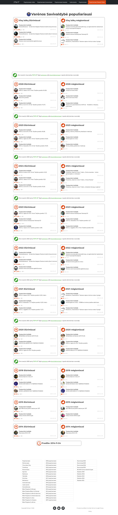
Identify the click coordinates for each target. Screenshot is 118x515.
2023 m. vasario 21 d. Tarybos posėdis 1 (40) (30, 227)
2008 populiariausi (51, 498)
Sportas (24, 471)
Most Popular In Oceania (29, 500)
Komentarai (25, 469)
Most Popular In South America (31, 495)
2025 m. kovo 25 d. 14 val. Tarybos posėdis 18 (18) (32, 131)
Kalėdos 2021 (80, 480)
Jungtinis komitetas (72, 90)
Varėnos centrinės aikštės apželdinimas (30, 41)
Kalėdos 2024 (81, 474)
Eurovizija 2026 (81, 461)
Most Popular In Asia (28, 498)
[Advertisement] (59, 60)
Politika (24, 478)
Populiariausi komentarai (44, 2)
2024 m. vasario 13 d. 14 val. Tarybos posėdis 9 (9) (32, 179)
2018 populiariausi (51, 476)
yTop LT (16, 2)
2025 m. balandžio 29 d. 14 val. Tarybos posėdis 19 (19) (33, 146)
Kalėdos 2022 (80, 478)
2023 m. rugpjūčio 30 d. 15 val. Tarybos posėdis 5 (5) (80, 227)
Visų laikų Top (26, 465)
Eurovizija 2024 (81, 465)
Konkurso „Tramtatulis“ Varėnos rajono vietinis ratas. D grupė (83, 309)
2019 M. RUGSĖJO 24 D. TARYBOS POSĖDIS (77, 384)
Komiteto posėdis (24, 97)
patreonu (44, 75)
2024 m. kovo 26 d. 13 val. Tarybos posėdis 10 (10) (32, 186)
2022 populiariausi (51, 467)
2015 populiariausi (51, 482)
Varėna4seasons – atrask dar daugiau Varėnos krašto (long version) (38, 26)
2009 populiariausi (51, 495)
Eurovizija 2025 (81, 463)
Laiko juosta (73, 2)
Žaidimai (25, 474)
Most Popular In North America (31, 493)
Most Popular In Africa (28, 502)
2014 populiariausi (51, 485)
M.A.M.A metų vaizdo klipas (85, 469)
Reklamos (25, 480)
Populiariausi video (29, 2)
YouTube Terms (91, 508)
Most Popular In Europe (29, 489)
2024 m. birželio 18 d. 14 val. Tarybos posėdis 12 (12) (33, 172)
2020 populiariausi (51, 471)
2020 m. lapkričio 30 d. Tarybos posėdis (30, 350)
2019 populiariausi (51, 474)
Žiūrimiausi (25, 463)
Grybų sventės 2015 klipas (26, 415)
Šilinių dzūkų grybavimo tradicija (75, 146)
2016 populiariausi (51, 480)
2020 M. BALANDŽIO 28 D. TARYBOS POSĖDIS (31, 343)
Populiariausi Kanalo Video (97, 2)
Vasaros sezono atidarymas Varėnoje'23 (77, 34)
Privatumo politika (81, 508)
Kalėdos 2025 (80, 471)
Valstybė (24, 476)
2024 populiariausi (51, 463)
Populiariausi (83, 2)
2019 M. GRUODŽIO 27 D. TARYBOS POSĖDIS (31, 384)
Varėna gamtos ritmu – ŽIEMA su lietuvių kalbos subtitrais (82, 302)
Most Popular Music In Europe (30, 491)
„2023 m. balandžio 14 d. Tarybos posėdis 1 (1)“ (78, 220)
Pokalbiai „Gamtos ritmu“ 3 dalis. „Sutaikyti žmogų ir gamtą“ (83, 187)
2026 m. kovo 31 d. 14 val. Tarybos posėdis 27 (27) (32, 104)
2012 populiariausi (51, 489)
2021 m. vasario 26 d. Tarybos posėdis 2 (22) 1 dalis (32, 295)
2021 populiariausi (51, 469)
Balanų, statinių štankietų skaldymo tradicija (79, 131)
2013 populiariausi (51, 487)
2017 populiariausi (51, 478)
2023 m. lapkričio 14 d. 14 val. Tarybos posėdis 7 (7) (33, 213)
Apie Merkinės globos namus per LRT (29, 408)
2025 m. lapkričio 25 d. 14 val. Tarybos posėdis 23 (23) (33, 138)
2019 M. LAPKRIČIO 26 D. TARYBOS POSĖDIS (31, 391)
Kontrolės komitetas (72, 97)
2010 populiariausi (51, 493)
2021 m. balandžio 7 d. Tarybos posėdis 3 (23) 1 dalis (33, 302)
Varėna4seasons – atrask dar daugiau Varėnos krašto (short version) (38, 34)
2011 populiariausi (51, 491)
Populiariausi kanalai (61, 2)
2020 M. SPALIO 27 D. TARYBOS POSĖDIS (77, 350)
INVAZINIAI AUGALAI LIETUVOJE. (28, 336)
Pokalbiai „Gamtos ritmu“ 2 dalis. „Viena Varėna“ (79, 180)
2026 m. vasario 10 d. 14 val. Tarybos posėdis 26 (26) (33, 90)
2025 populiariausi (51, 461)
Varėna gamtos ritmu (72, 138)
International (26, 482)
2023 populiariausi (51, 465)
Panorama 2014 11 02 (24, 433)
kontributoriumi (55, 75)
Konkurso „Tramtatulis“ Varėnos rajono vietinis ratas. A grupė (83, 41)
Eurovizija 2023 (81, 467)
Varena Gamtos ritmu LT (26, 376)
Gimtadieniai (26, 487)
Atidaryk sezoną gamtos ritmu (74, 261)
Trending (25, 467)
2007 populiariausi (51, 500)
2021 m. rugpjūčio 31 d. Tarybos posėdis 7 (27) (31, 309)
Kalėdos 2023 (80, 476)
